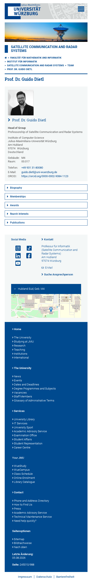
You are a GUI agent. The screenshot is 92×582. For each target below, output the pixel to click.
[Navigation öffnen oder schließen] (81, 9)
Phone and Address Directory (31, 500)
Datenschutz (44, 576)
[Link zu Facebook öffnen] (27, 256)
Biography (16, 187)
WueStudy (20, 465)
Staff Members (23, 396)
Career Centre (22, 447)
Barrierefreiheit (65, 576)
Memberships (18, 196)
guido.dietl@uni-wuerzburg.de (39, 172)
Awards (14, 205)
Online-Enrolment (24, 477)
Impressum (25, 576)
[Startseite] (6, 57)
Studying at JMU (24, 341)
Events (18, 380)
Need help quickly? (25, 520)
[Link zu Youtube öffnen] (16, 263)
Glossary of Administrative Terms (34, 400)
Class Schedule (23, 473)
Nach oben (20, 547)
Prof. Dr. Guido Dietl (19, 69)
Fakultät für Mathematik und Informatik (35, 57)
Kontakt (48, 239)
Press (17, 508)
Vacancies (20, 392)
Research (19, 345)
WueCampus (22, 469)
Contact (18, 492)
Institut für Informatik (22, 61)
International (21, 357)
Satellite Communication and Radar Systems (35, 65)
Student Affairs (23, 439)
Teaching (19, 349)
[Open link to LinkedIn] (16, 256)
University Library (24, 419)
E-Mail (49, 267)
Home (17, 329)
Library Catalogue (24, 482)
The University (22, 337)
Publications (17, 222)
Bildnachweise (23, 543)
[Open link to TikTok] (27, 248)
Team (70, 65)
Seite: (15, 564)
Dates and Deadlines (26, 384)
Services (19, 411)
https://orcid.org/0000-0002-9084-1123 (44, 176)
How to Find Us (23, 504)
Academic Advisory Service (30, 431)
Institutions (20, 353)
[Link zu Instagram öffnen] (16, 248)
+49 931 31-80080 (32, 167)
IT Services (20, 423)
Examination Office (25, 435)
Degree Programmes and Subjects (35, 388)
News (17, 376)
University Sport (23, 427)
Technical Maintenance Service (33, 516)
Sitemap (19, 539)
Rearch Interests (19, 213)
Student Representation (28, 443)
